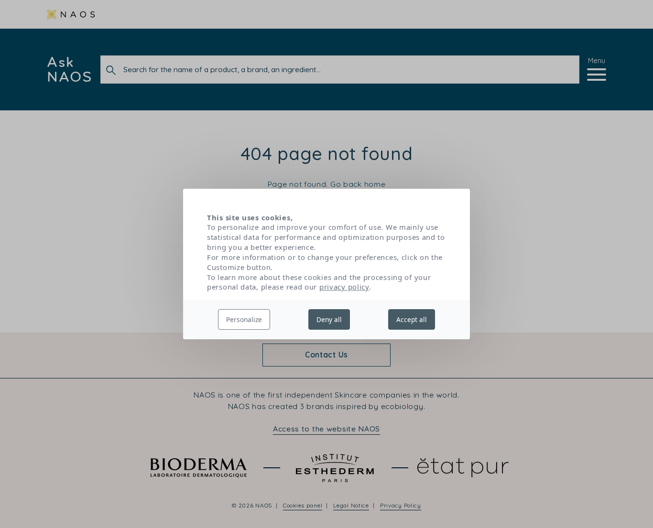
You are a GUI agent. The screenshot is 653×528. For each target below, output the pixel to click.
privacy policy (344, 286)
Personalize (244, 319)
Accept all (411, 319)
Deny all (329, 319)
